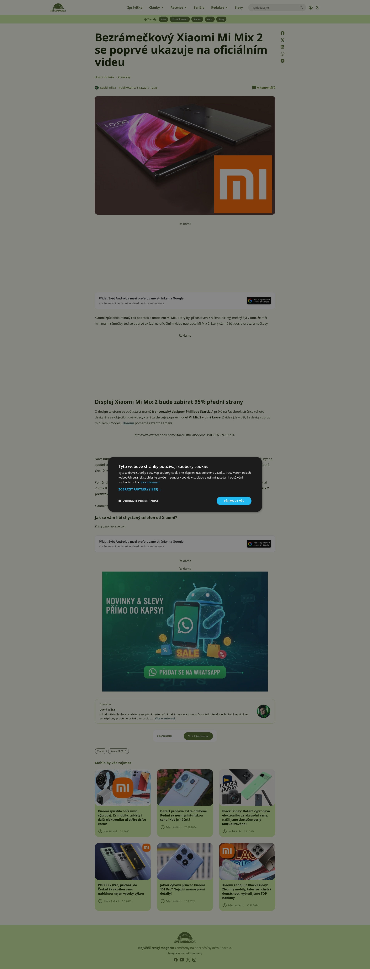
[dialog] (185, 484)
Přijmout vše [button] (234, 501)
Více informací (150, 482)
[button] (185, 489)
